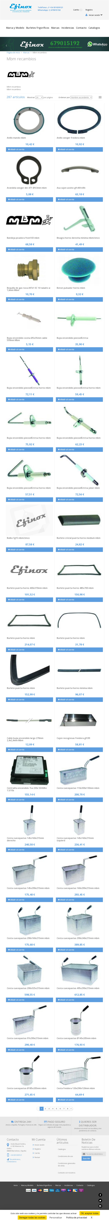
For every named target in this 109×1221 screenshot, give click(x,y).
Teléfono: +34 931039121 (50, 7)
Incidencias (67, 27)
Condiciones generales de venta (66, 1164)
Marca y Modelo (15, 27)
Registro (89, 9)
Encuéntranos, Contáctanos (14, 1160)
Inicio (16, 1185)
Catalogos (94, 27)
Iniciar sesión (94, 15)
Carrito (77, 9)
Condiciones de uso (65, 1156)
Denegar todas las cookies (32, 1217)
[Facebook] (100, 1195)
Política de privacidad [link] (76, 1217)
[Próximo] (71, 1109)
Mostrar (31, 97)
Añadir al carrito (17, 149)
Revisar (37, 1157)
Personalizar (55, 1217)
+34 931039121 (16, 1155)
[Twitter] (100, 1201)
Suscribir (86, 1158)
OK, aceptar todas (89, 1213)
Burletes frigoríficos (37, 27)
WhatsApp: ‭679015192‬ (49, 10)
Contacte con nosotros (66, 1173)
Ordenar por (64, 97)
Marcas (55, 27)
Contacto (81, 27)
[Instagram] (100, 1207)
